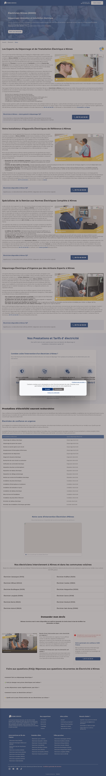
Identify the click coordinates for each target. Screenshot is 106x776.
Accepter (47, 389)
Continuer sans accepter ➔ (79, 382)
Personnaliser (58, 389)
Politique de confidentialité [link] (53, 392)
